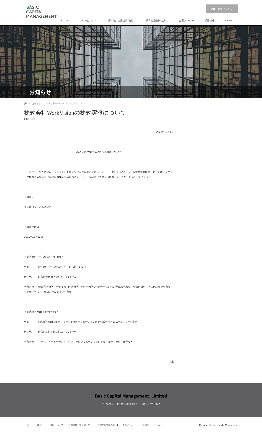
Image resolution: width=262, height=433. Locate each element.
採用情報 (210, 20)
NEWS (229, 20)
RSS (26, 424)
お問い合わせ (225, 8)
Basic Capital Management (225, 425)
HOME (64, 20)
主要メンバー (185, 20)
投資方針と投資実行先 (120, 20)
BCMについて (88, 20)
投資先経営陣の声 (154, 20)
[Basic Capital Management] (41, 11)
